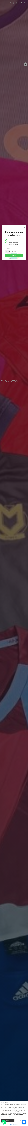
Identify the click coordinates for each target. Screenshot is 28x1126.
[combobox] (7, 251)
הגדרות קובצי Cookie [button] (14, 1124)
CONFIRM (14, 255)
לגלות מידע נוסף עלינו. (6, 1116)
